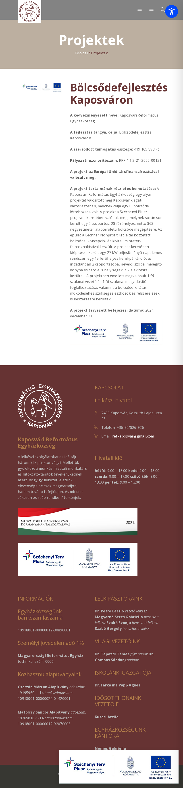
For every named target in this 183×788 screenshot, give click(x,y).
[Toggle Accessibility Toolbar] (172, 11)
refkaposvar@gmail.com (133, 436)
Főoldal (81, 53)
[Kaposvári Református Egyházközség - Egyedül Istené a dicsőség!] (29, 11)
